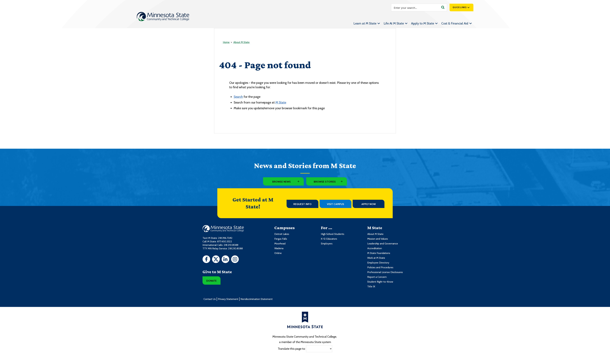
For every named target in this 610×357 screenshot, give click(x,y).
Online (278, 253)
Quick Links (459, 7)
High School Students (332, 234)
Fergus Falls (280, 238)
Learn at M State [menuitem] (364, 23)
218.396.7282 (225, 237)
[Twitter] (216, 259)
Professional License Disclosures (385, 272)
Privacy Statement (228, 299)
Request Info (302, 204)
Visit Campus (335, 204)
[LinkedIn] (225, 259)
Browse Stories (325, 181)
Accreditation (374, 248)
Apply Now (368, 204)
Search (238, 97)
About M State (241, 42)
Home (226, 42)
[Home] (163, 16)
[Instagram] (235, 259)
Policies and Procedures (380, 267)
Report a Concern (377, 276)
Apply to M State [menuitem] (422, 23)
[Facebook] (206, 259)
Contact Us (209, 299)
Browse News (281, 181)
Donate (211, 280)
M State (280, 102)
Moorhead (279, 243)
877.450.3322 (224, 241)
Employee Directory (378, 262)
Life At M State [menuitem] (394, 23)
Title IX (371, 286)
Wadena (278, 248)
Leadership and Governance (382, 243)
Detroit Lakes (281, 234)
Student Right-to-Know (380, 281)
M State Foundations (378, 253)
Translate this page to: (291, 348)
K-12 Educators (329, 238)
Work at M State (376, 257)
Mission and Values (377, 238)
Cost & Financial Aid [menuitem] (454, 23)
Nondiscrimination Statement (257, 299)
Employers (326, 243)
